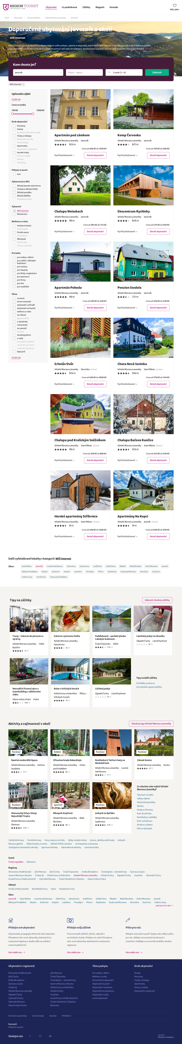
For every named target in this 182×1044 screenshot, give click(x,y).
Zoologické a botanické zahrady (23, 847)
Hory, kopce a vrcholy (55, 840)
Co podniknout (69, 7)
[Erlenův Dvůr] (80, 338)
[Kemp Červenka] (143, 109)
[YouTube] (50, 1036)
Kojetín (67, 572)
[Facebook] (30, 1036)
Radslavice (112, 572)
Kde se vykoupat (144, 828)
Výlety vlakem (143, 798)
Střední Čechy (107, 875)
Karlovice (56, 572)
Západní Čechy (124, 875)
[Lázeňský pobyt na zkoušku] (153, 619)
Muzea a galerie (16, 843)
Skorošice (144, 572)
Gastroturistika (91, 847)
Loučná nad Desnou (55, 566)
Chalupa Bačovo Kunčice (135, 440)
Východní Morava (47, 879)
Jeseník (165, 566)
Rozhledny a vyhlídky (147, 817)
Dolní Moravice (151, 566)
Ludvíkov (78, 572)
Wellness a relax (99, 976)
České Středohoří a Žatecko (71, 879)
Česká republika (33, 18)
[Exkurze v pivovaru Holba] (70, 619)
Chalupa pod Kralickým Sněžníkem (80, 440)
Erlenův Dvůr (64, 364)
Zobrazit (157, 72)
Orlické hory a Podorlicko (58, 875)
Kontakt (114, 7)
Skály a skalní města (77, 840)
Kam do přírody (144, 813)
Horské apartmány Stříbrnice (76, 516)
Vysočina (138, 875)
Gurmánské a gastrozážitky (149, 687)
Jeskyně (121, 840)
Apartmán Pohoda (68, 287)
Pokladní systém (15, 1027)
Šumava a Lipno (137, 872)
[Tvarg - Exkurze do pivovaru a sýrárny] (29, 619)
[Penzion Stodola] (143, 262)
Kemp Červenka (129, 135)
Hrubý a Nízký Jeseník (19, 889)
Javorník (74, 18)
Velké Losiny (27, 577)
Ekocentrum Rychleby (134, 211)
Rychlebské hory (39, 889)
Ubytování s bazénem (102, 987)
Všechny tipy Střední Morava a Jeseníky (151, 723)
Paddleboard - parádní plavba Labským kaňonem (110, 637)
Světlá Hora (110, 566)
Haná (53, 889)
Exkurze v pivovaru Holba (67, 636)
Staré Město (27, 566)
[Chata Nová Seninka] (143, 338)
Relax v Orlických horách (66, 688)
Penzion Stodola (129, 287)
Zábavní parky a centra (36, 843)
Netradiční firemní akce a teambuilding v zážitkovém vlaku (27, 691)
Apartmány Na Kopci (133, 516)
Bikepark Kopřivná (62, 813)
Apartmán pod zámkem (72, 135)
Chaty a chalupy (141, 980)
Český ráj (39, 875)
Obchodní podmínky (17, 1016)
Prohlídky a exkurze (145, 683)
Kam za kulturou (144, 821)
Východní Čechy (153, 875)
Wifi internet (63, 558)
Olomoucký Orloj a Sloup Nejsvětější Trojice (24, 814)
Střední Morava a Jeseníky (55, 18)
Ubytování (51, 7)
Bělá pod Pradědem (30, 572)
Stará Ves (156, 572)
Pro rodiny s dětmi (100, 973)
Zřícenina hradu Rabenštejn (67, 760)
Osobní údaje (38, 1016)
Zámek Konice (144, 760)
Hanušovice (84, 566)
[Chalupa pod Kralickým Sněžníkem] (80, 414)
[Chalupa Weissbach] (80, 185)
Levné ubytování (100, 998)
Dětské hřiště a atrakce (61, 843)
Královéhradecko (90, 872)
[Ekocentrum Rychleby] (143, 185)
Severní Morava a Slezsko (20, 875)
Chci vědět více (15, 952)
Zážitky (86, 7)
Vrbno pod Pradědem (58, 577)
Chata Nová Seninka (132, 364)
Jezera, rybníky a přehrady (102, 840)
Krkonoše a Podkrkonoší (20, 872)
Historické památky (146, 802)
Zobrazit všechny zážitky (157, 600)
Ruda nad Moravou (128, 572)
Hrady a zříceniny (145, 809)
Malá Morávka (135, 566)
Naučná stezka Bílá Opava (24, 760)
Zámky (140, 806)
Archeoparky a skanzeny (86, 843)
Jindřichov (97, 566)
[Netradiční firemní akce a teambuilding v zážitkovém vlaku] (29, 671)
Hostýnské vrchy (67, 889)
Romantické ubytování (102, 980)
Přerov (101, 572)
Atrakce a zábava (145, 824)
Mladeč (123, 566)
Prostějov (90, 572)
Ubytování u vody (100, 994)
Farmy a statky (141, 987)
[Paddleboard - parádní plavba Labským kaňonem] (111, 619)
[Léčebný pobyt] (111, 671)
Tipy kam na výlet (145, 795)
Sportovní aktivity (49, 847)
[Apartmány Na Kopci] (143, 490)
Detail (95, 155)
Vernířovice (41, 577)
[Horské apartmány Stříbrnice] (80, 490)
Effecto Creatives (166, 1036)
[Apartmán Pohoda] (80, 262)
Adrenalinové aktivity (71, 847)
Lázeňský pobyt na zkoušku (150, 636)
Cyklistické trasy (16, 840)
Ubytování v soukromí (144, 991)
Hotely (137, 973)
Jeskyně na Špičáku (105, 813)
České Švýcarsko (70, 872)
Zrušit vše (16, 99)
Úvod (7, 18)
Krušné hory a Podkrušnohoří (22, 879)
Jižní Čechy (55, 872)
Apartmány (139, 983)
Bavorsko (54, 1005)
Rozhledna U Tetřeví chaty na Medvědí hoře (110, 761)
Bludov (45, 572)
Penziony (138, 976)
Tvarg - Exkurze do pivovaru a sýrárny (28, 637)
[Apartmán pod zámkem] (80, 109)
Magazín (100, 7)
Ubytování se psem (101, 983)
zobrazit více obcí (163, 905)
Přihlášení (66, 1016)
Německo (31, 862)
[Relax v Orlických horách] (70, 671)
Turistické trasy (34, 840)
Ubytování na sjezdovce (103, 991)
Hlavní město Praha (97, 879)
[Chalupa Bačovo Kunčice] (143, 414)
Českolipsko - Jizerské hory (114, 872)
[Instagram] (40, 1036)
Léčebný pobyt (102, 688)
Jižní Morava (40, 872)
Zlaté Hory (71, 566)
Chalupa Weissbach (68, 211)
